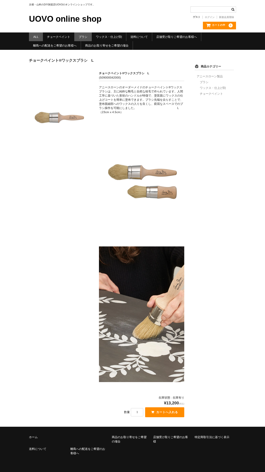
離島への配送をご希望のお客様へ (55, 45)
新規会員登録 (226, 17)
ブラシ (83, 36)
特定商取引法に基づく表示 (212, 437)
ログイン (210, 17)
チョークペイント (58, 36)
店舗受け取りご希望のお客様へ (176, 36)
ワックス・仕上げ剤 (109, 36)
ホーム (33, 437)
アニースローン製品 (210, 76)
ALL (36, 36)
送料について (139, 36)
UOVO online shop (65, 18)
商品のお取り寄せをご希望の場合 (107, 45)
